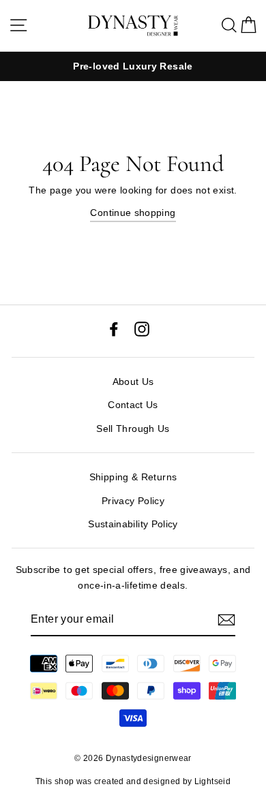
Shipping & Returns (133, 476)
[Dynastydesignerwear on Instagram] (141, 328)
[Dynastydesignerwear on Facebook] (113, 328)
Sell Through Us (132, 428)
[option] (133, 66)
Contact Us (133, 404)
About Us (133, 381)
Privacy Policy (133, 500)
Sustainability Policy (133, 523)
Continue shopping (132, 212)
